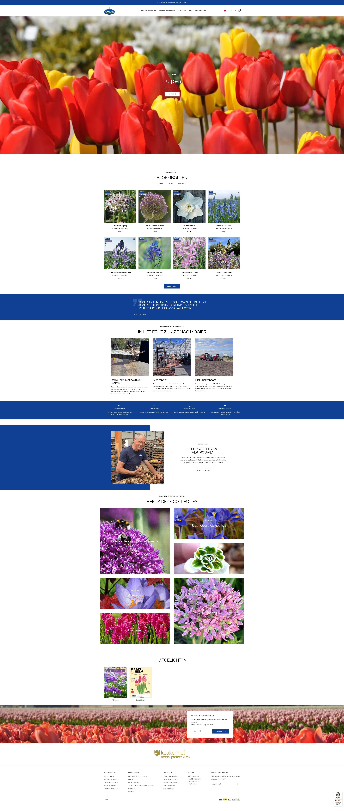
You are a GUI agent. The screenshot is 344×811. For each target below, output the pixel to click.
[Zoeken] (231, 10)
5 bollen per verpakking (120, 228)
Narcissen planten (169, 785)
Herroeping (132, 788)
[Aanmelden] (235, 784)
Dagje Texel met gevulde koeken (126, 381)
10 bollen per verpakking (155, 275)
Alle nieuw (172, 286)
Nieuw (161, 183)
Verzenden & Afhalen (111, 782)
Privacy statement (134, 782)
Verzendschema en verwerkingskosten (141, 785)
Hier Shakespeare (205, 379)
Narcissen (182, 183)
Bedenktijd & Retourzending (137, 776)
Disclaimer (131, 779)
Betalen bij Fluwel (110, 785)
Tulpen (170, 183)
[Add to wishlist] (134, 192)
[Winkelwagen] (239, 11)
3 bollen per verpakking (189, 228)
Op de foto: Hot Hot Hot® (172, 88)
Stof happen (160, 379)
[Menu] (341, 792)
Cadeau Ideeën (168, 788)
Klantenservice (200, 11)
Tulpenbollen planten (170, 782)
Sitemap (131, 791)
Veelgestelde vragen (111, 788)
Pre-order (172, 94)
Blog (191, 11)
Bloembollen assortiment (147, 11)
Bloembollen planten (170, 776)
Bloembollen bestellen (111, 779)
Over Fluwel (182, 11)
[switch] (338, 804)
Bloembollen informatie (167, 11)
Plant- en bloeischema (170, 779)
